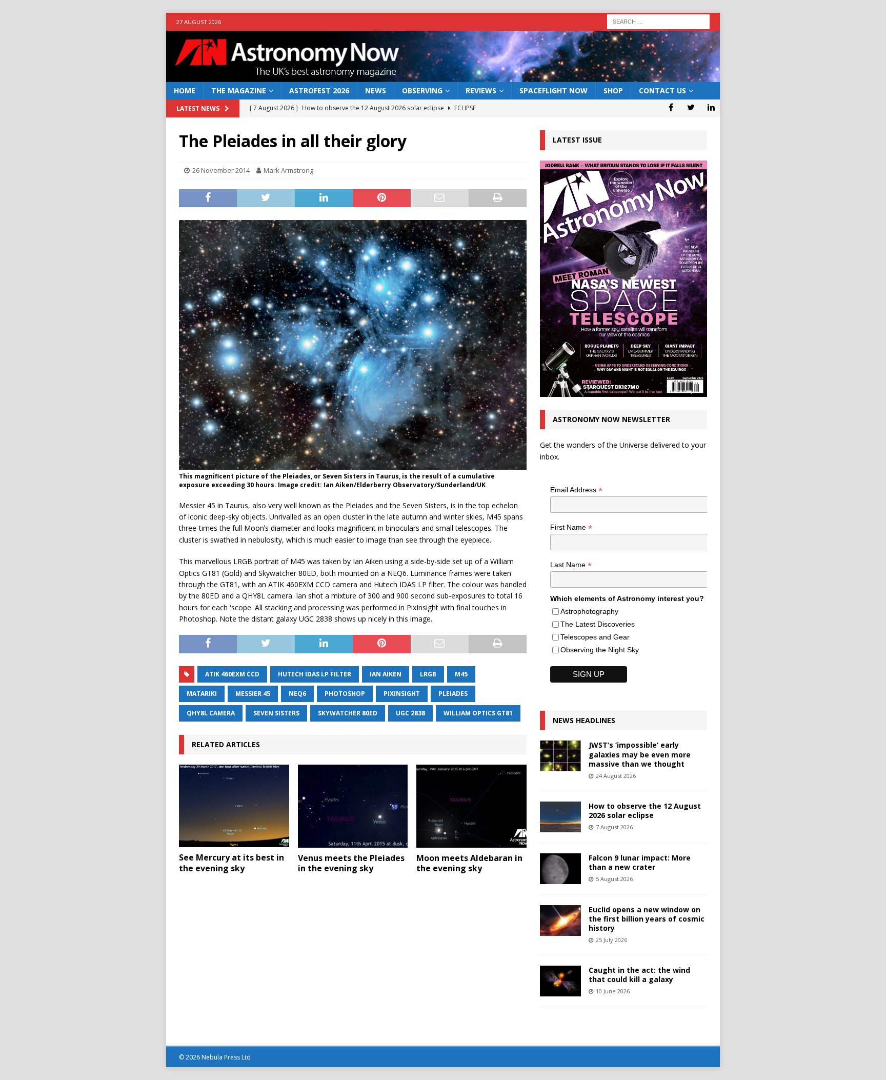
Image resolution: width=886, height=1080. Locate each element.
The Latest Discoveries (597, 624)
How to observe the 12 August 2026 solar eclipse (645, 810)
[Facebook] (671, 107)
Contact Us (662, 90)
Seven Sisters (276, 713)
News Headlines (584, 720)
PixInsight (402, 693)
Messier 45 (252, 693)
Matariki (202, 693)
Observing (422, 90)
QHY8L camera (211, 713)
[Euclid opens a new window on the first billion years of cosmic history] (560, 920)
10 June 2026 (613, 991)
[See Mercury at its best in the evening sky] (234, 806)
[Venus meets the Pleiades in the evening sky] (353, 806)
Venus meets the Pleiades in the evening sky (351, 863)
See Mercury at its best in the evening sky (231, 863)
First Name (571, 527)
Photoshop (345, 693)
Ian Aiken (385, 674)
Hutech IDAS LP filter (314, 674)
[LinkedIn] (711, 107)
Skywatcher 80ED (347, 713)
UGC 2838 (410, 713)
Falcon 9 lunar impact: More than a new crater (640, 862)
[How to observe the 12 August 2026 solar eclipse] (560, 817)
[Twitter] (691, 107)
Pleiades (453, 693)
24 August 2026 (616, 775)
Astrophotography (589, 611)
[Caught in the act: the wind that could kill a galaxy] (560, 981)
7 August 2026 (614, 827)
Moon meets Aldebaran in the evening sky (469, 863)
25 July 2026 (611, 940)
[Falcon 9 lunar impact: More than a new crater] (560, 868)
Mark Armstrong (288, 170)
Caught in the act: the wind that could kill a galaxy (639, 974)
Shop (613, 90)
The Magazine (238, 90)
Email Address (576, 490)
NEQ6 (297, 693)
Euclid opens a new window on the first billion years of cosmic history (646, 919)
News (375, 90)
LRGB (428, 674)
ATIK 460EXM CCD (232, 674)
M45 (461, 674)
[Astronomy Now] (443, 76)
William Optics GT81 (478, 713)
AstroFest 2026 (319, 90)
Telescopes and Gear (595, 637)
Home (184, 90)
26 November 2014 (221, 170)
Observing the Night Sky (599, 650)
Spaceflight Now (553, 90)
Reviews (481, 90)
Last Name (571, 565)
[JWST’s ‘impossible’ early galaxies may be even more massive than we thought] (560, 756)
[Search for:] (658, 21)
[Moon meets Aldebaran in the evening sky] (471, 806)
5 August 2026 (614, 879)
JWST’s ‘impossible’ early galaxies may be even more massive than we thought (640, 754)
